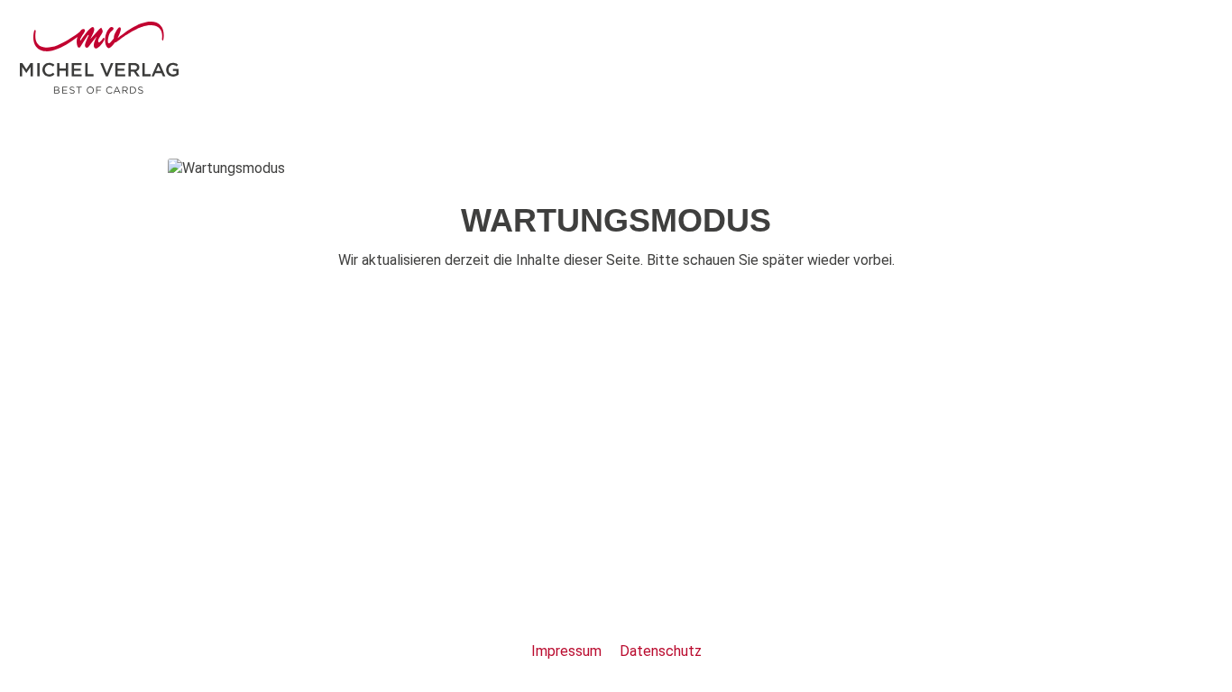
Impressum (568, 651)
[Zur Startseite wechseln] (99, 58)
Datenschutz (661, 651)
